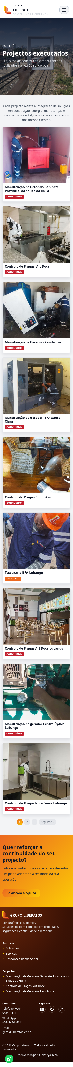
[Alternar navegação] (64, 10)
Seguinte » (47, 822)
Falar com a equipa (21, 893)
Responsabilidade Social (22, 959)
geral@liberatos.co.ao (16, 1032)
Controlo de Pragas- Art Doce (25, 986)
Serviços (11, 953)
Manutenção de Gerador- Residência (30, 991)
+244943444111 (12, 1022)
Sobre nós (12, 948)
